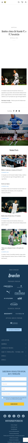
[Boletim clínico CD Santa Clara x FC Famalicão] (14, 205)
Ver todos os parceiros (14, 329)
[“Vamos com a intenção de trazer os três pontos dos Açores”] (14, 237)
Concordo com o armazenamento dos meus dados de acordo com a (14, 398)
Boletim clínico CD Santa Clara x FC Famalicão (11, 216)
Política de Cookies (14, 437)
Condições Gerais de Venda (14, 442)
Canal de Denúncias (14, 433)
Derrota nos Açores (5, 184)
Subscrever (14, 404)
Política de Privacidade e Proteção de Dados (14, 435)
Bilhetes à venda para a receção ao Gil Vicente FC (11, 170)
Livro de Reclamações (14, 431)
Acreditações (14, 429)
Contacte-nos (14, 427)
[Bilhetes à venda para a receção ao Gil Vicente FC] (14, 161)
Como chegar (14, 425)
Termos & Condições (14, 440)
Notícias (14, 27)
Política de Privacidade (17, 399)
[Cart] (22, 2)
